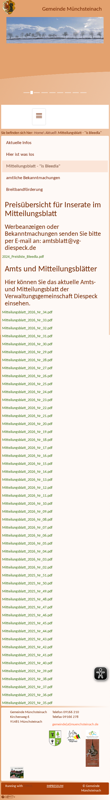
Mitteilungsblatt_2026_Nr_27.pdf (27, 368)
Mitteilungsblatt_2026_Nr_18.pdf (27, 440)
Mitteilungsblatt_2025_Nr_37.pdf (27, 687)
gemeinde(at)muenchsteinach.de (75, 724)
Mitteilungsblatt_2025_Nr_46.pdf (27, 615)
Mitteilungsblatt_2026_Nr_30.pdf (27, 344)
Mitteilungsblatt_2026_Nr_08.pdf (27, 520)
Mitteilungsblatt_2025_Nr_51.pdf (27, 576)
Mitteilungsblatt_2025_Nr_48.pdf (27, 599)
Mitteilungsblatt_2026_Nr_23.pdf (27, 400)
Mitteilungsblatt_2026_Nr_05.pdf (27, 544)
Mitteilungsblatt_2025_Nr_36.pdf (27, 695)
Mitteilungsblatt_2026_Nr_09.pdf (27, 512)
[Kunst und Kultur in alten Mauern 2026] (92, 753)
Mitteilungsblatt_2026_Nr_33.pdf (27, 320)
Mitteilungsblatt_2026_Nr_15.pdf (27, 464)
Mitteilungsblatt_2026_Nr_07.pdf (27, 528)
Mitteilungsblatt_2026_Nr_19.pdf (27, 432)
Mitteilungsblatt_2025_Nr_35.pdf (27, 703)
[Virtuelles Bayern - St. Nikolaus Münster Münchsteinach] (16, 772)
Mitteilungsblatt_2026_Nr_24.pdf (27, 392)
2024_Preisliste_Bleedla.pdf (23, 257)
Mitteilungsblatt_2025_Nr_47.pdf (27, 607)
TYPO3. (28, 786)
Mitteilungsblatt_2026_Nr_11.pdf (27, 496)
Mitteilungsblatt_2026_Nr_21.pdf (27, 416)
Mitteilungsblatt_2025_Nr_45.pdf (27, 623)
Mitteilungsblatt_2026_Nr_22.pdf (27, 408)
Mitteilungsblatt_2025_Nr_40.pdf (27, 663)
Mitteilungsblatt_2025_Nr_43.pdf (27, 639)
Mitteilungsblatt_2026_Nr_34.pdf (27, 312)
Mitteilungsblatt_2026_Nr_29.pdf (27, 352)
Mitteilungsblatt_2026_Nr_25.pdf (27, 384)
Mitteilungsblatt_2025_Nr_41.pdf (27, 655)
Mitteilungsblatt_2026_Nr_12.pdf (27, 488)
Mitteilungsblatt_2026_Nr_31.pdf (27, 336)
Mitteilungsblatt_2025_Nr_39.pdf (27, 671)
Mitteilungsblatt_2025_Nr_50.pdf (27, 584)
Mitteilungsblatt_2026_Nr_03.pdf (27, 560)
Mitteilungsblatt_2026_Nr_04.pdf (27, 552)
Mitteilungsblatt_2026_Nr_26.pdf (27, 376)
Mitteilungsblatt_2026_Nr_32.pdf (27, 328)
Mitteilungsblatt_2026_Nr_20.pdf (27, 424)
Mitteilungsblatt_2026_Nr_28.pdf (27, 360)
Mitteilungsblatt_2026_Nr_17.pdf (27, 448)
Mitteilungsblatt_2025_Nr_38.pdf (27, 679)
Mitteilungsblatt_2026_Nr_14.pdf (27, 472)
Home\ (39, 133)
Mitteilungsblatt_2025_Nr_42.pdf (27, 647)
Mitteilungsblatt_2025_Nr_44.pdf (27, 631)
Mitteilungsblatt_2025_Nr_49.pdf (27, 591)
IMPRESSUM (55, 786)
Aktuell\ (51, 133)
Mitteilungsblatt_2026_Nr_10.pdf (27, 504)
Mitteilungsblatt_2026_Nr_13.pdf (27, 480)
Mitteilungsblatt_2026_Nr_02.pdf (27, 568)
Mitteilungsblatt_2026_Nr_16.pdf (27, 456)
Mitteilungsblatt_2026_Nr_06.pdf (27, 536)
